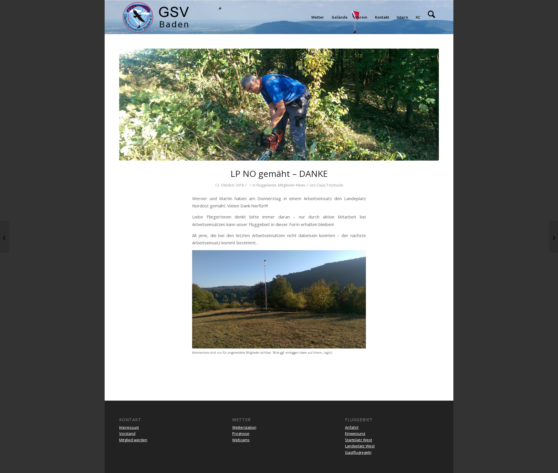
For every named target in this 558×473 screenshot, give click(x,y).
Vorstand (127, 433)
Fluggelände (266, 185)
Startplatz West (358, 439)
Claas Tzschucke (329, 185)
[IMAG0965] (279, 105)
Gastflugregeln (358, 452)
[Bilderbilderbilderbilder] (553, 236)
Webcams (241, 439)
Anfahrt (351, 427)
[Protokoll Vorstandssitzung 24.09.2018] (4, 236)
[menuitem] (317, 17)
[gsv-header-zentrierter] (156, 17)
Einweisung (355, 433)
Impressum (129, 427)
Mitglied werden (133, 439)
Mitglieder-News (291, 185)
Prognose (240, 433)
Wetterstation (244, 427)
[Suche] (431, 17)
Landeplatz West (360, 446)
